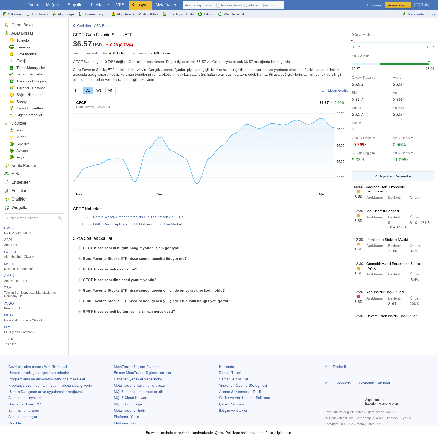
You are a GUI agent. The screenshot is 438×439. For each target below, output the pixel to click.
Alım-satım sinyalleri (24, 398)
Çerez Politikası (231, 404)
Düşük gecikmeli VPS (25, 404)
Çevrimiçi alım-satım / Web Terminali (37, 367)
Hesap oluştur (398, 5)
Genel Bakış (22, 25)
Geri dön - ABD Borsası (95, 26)
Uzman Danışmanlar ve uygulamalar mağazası (46, 392)
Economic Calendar (374, 383)
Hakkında (226, 367)
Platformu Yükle (126, 417)
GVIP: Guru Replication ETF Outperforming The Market (137, 224)
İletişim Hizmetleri (30, 74)
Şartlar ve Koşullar (233, 379)
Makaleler (15, 14)
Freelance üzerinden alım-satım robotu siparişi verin (50, 385)
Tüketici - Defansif (30, 88)
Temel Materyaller (30, 68)
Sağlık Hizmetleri (29, 95)
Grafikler (19, 199)
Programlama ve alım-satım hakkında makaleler (46, 379)
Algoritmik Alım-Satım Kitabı (138, 14)
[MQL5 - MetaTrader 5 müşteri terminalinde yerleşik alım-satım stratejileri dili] (12, 5)
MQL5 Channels (337, 383)
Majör (21, 130)
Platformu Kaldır (127, 423)
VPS (120, 5)
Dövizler (18, 123)
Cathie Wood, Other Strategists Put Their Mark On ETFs (138, 217)
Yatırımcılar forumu (23, 410)
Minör (21, 137)
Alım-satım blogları (23, 417)
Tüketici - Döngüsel (31, 81)
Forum (33, 5)
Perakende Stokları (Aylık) (387, 239)
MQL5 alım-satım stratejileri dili (138, 392)
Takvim (209, 14)
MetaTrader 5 (335, 367)
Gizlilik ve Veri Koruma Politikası (244, 398)
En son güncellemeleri (143, 373)
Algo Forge (66, 14)
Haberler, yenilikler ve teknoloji (138, 379)
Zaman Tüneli (230, 373)
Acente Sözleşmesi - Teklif (240, 392)
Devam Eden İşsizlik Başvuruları (392, 316)
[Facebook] (327, 401)
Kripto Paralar (23, 165)
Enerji (21, 61)
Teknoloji (23, 40)
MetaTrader (166, 5)
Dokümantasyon (95, 14)
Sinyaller (76, 5)
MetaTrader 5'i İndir (422, 14)
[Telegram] (336, 401)
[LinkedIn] (360, 401)
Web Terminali (234, 14)
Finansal (23, 47)
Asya (20, 157)
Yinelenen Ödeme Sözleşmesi (243, 385)
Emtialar (18, 191)
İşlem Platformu (138, 367)
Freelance (100, 5)
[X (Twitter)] (344, 401)
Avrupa (22, 151)
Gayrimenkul (26, 54)
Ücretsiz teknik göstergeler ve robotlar (38, 373)
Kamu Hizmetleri (29, 108)
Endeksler (20, 182)
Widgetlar (20, 207)
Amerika (23, 144)
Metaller (18, 174)
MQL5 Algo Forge (128, 404)
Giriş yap (374, 5)
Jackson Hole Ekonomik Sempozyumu (385, 189)
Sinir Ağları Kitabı (181, 14)
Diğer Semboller (29, 115)
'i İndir (129, 410)
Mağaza (53, 5)
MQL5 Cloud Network (131, 398)
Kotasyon (140, 5)
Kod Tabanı (39, 14)
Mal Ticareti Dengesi (382, 211)
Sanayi (21, 101)
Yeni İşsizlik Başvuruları (385, 292)
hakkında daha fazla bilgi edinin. (266, 433)
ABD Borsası (23, 33)
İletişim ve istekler (233, 410)
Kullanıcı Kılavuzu (139, 385)
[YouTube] (352, 401)
